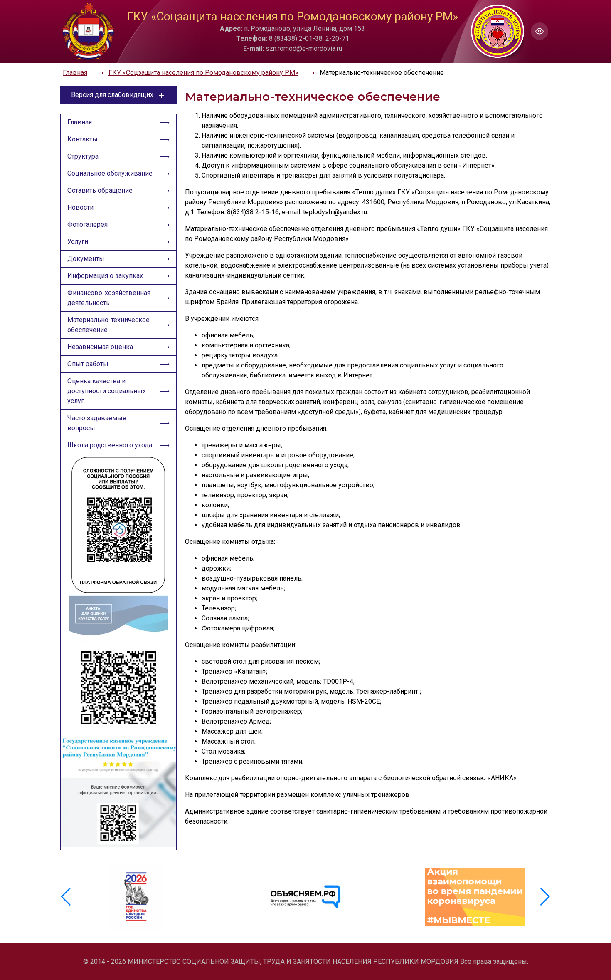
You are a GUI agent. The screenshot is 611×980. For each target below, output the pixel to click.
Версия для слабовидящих (112, 95)
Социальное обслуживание (110, 173)
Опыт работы (87, 364)
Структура (83, 156)
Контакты (82, 139)
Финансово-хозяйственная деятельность (108, 298)
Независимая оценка (100, 347)
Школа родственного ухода (109, 445)
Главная (79, 122)
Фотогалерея (87, 224)
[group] (136, 896)
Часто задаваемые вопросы (96, 423)
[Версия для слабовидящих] (539, 31)
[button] (545, 897)
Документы (85, 259)
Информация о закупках (105, 276)
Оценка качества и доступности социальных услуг (106, 391)
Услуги (77, 242)
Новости (80, 207)
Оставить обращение (100, 190)
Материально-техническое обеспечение (108, 325)
